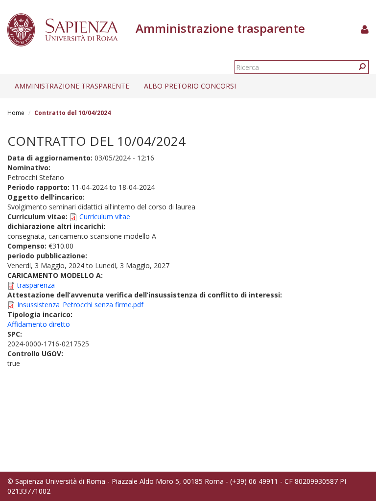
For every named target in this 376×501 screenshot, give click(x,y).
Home (15, 113)
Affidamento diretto (38, 324)
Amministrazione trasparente (72, 86)
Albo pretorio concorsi (190, 86)
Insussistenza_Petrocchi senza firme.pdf (80, 304)
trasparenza (36, 285)
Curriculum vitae (104, 216)
